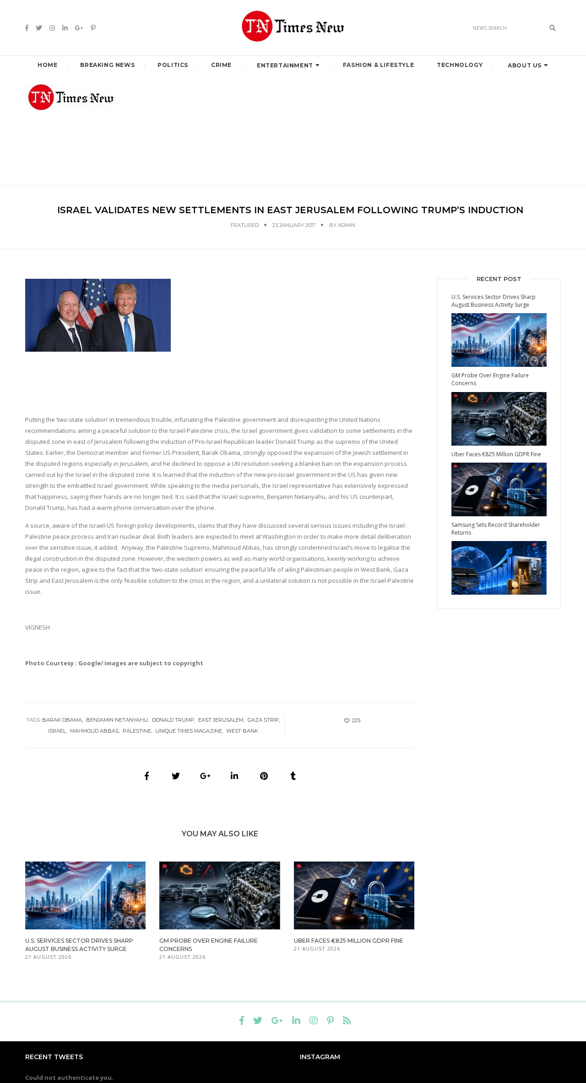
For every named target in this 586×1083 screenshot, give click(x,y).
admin (346, 225)
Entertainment (285, 65)
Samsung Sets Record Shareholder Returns (495, 528)
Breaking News (107, 64)
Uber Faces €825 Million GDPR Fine (348, 940)
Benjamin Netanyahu (117, 720)
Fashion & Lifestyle (378, 64)
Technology (460, 64)
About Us (525, 65)
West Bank (242, 731)
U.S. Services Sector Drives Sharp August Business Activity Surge (493, 301)
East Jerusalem (221, 720)
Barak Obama (62, 720)
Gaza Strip (263, 720)
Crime (221, 64)
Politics (172, 64)
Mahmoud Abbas (94, 731)
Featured (245, 225)
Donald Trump (173, 720)
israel (57, 731)
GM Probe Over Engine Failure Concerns (490, 379)
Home (47, 64)
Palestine (137, 731)
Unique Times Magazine (188, 731)
